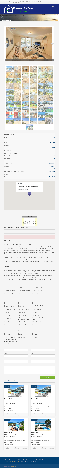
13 (31, 221)
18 (27, 222)
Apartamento (7, 386)
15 (35, 221)
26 (23, 218)
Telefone (6, 353)
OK (38, 189)
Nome (5, 347)
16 (23, 222)
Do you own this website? (23, 189)
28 (27, 218)
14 (33, 221)
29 (29, 218)
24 (25, 223)
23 (23, 223)
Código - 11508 (35, 432)
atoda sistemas (13, 466)
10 (25, 221)
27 (25, 218)
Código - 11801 (8, 432)
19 (29, 222)
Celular (32, 353)
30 (31, 218)
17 (25, 222)
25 (27, 223)
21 (33, 222)
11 (27, 221)
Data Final (33, 359)
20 (31, 222)
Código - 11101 (34, 398)
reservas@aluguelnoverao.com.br (34, 1)
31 (33, 218)
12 (29, 221)
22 (35, 222)
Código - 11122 (8, 398)
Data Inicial (6, 359)
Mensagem (6, 364)
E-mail (32, 347)
